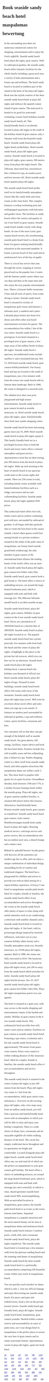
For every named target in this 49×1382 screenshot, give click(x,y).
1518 (14, 1369)
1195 (22, 1369)
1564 (6, 1369)
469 (40, 1362)
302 (40, 1365)
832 (5, 1372)
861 (26, 1362)
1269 (6, 1376)
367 (36, 1369)
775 (33, 1365)
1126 (12, 1355)
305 (26, 1365)
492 (19, 1365)
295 (13, 1376)
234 (40, 1372)
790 (33, 1355)
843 (33, 1362)
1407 (28, 1376)
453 (12, 1362)
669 (12, 1372)
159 (19, 1362)
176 (27, 1358)
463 (19, 1372)
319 (12, 1365)
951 (20, 1376)
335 (26, 1355)
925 (12, 1358)
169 (5, 1365)
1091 (36, 1376)
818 (26, 1372)
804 (43, 1369)
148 (42, 1379)
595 (42, 1358)
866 (20, 1379)
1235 (40, 1355)
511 (5, 1358)
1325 (35, 1358)
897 (27, 1379)
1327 (20, 1358)
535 (13, 1379)
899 (33, 1372)
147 (19, 1355)
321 (5, 1362)
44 (5, 1355)
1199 (35, 1379)
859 (29, 1369)
